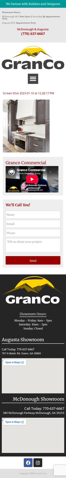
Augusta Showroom (23, 339)
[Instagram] (37, 462)
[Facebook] (28, 462)
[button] (33, 79)
